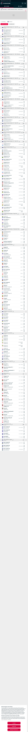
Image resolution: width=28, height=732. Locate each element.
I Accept (14, 723)
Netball (4, 21)
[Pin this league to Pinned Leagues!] (19, 27)
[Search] (23, 3)
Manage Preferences (14, 729)
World (10, 21)
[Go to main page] (6, 3)
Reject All (14, 726)
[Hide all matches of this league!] (26, 27)
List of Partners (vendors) (6, 719)
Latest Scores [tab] (4, 24)
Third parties (22, 714)
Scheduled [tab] (11, 24)
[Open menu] (25, 3)
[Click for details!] (13, 30)
